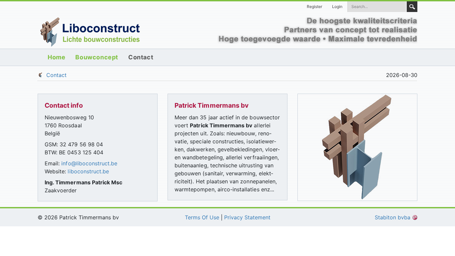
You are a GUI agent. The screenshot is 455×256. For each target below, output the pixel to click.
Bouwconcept (96, 57)
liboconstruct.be (88, 171)
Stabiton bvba (393, 217)
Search (412, 6)
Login (337, 6)
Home (56, 57)
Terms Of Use (202, 217)
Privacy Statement (247, 217)
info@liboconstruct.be (89, 163)
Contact (140, 57)
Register (314, 6)
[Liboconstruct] (90, 31)
